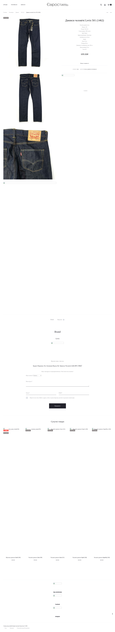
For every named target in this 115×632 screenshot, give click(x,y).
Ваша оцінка (29, 375)
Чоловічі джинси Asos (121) (57, 557)
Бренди (5, 4)
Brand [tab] (52, 319)
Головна (5, 12)
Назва (28, 393)
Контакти (12, 628)
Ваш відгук (29, 381)
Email (60, 393)
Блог (6, 628)
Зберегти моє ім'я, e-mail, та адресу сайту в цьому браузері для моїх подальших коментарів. (52, 397)
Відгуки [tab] (60, 319)
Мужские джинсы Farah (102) (13, 557)
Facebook (85, 90)
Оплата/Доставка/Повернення (23, 628)
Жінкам (23, 4)
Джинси (17, 12)
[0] (109, 4)
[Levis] (68, 80)
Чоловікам (14, 4)
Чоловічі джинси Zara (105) (35, 557)
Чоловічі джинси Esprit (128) (80, 557)
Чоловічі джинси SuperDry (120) (102, 557)
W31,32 (22, 12)
